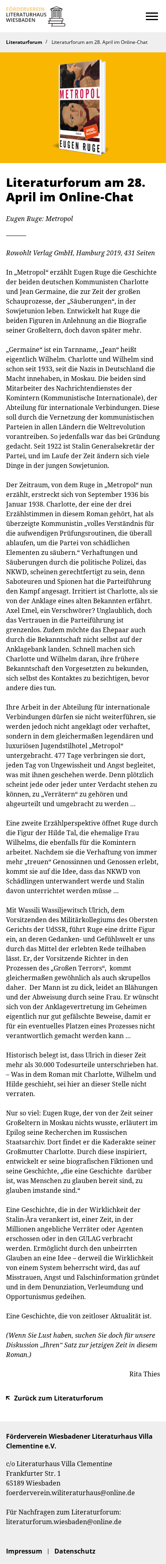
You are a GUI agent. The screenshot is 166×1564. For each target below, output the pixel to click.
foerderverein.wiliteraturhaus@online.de (70, 1492)
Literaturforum (24, 42)
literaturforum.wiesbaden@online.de (64, 1521)
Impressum (24, 1551)
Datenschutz (74, 1551)
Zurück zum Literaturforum (58, 1398)
